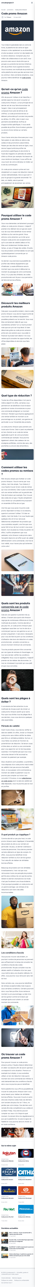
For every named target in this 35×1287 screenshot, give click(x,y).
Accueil (3, 9)
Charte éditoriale (6, 1278)
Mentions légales (16, 1278)
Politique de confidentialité (21, 1280)
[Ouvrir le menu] (32, 2)
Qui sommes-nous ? (6, 1282)
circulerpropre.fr (7, 3)
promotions (10, 9)
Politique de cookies (6, 1280)
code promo (26, 78)
